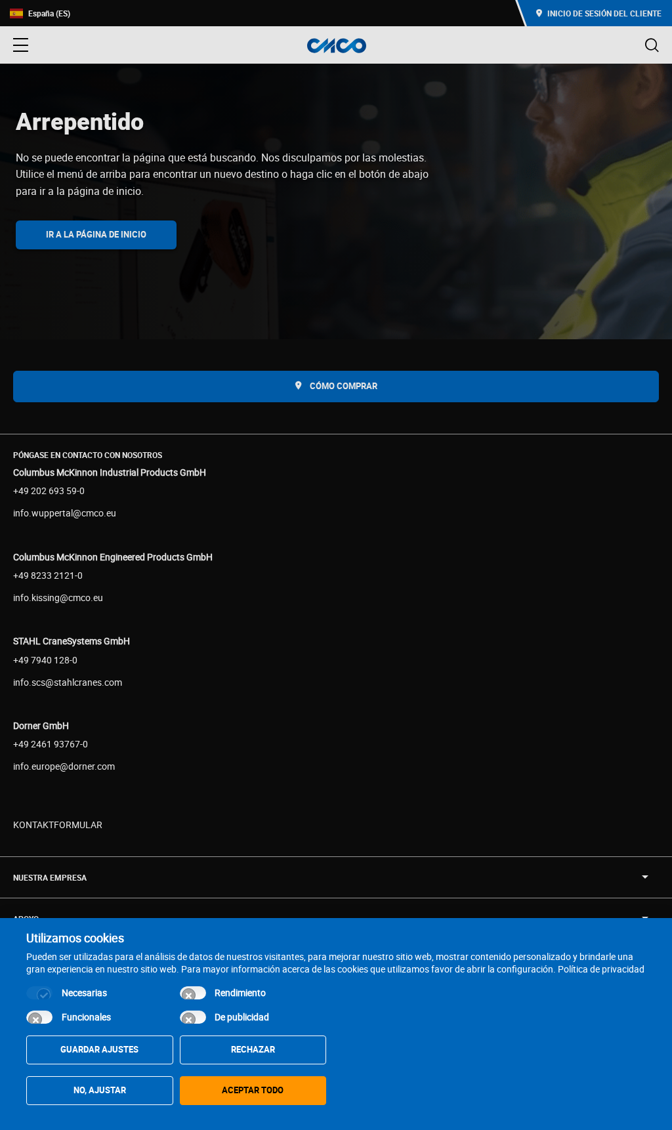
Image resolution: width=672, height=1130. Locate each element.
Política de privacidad (601, 969)
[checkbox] (39, 992)
